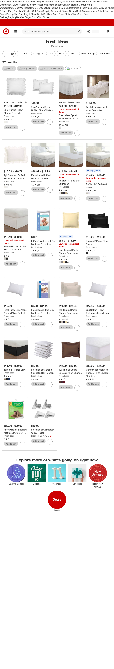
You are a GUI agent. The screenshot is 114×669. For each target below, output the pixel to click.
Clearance (87, 11)
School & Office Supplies (41, 8)
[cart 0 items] (108, 31)
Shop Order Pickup (62, 14)
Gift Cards (37, 11)
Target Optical (69, 11)
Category (38, 53)
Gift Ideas (27, 11)
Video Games (93, 8)
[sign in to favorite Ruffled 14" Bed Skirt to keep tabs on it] (104, 199)
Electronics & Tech (77, 8)
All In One (90, 376)
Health (17, 8)
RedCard (20, 17)
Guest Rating (88, 53)
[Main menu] (16, 31)
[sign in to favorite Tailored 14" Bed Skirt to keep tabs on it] (22, 384)
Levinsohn (90, 187)
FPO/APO (105, 53)
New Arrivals (98, 11)
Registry (12, 17)
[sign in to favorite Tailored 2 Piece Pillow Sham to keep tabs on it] (104, 259)
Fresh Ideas (9, 116)
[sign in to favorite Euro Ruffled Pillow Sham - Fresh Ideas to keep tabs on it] (22, 128)
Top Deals (19, 14)
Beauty (66, 4)
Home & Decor (90, 1)
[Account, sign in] (94, 31)
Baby (60, 4)
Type (51, 53)
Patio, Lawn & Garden (17, 4)
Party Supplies (15, 11)
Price (61, 53)
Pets (11, 8)
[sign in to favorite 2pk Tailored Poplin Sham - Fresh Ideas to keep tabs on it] (77, 328)
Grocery (32, 4)
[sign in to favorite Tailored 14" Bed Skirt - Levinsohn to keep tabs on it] (77, 198)
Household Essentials (46, 4)
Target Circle (31, 17)
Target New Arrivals (9, 1)
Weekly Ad (48, 14)
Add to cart (11, 127)
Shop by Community (52, 11)
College (38, 1)
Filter (11, 53)
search (79, 31)
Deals (79, 11)
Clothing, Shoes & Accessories (68, 1)
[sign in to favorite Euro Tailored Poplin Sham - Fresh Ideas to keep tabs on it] (77, 268)
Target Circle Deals (33, 14)
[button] (93, 171)
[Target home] (6, 31)
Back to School (26, 1)
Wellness (24, 8)
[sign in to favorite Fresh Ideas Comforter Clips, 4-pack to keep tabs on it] (50, 441)
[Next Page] (109, 54)
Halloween (47, 1)
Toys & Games (61, 8)
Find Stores (43, 17)
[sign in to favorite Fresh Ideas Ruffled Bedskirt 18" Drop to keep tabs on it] (50, 190)
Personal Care (77, 4)
